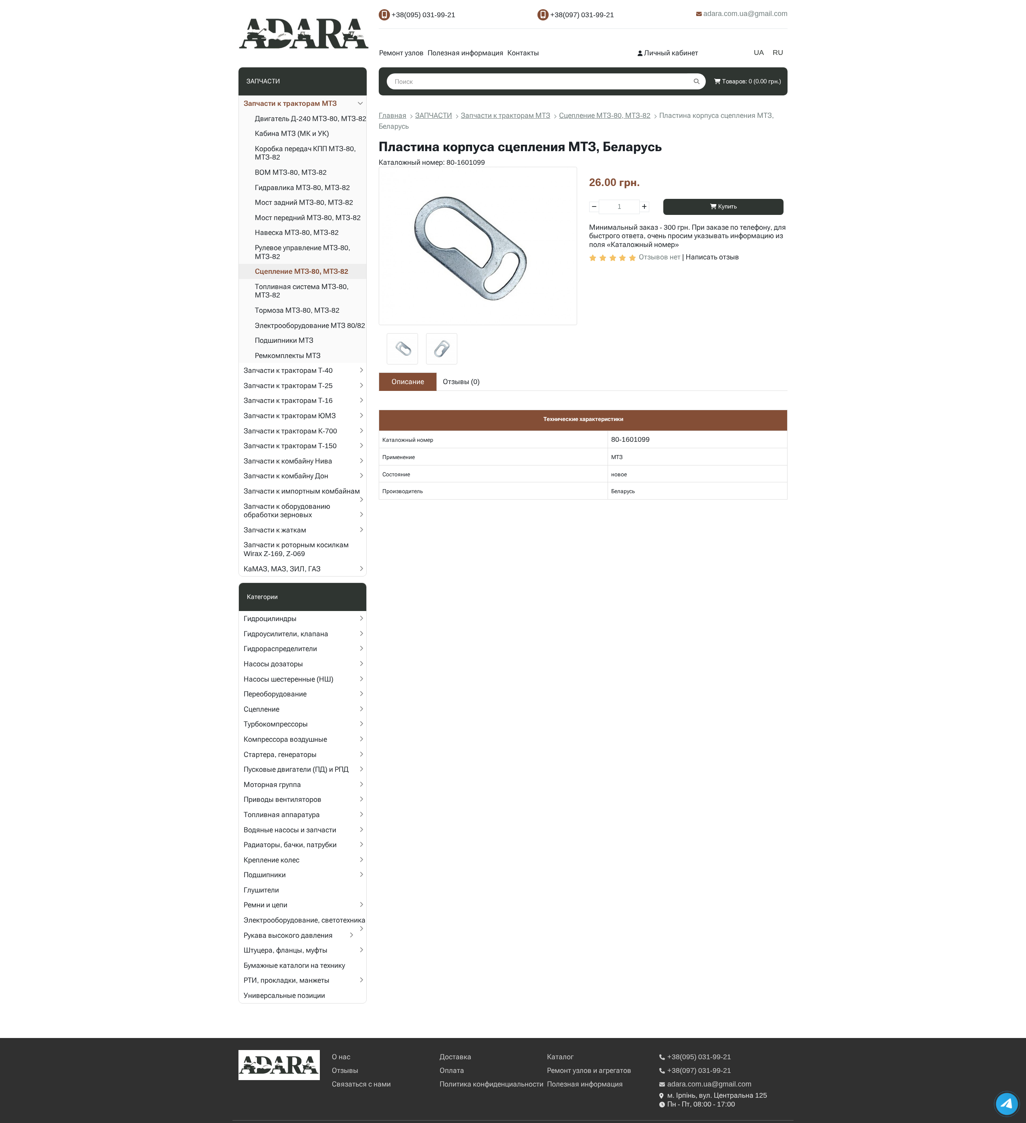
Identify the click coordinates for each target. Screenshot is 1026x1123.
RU (778, 52)
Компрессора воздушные (285, 739)
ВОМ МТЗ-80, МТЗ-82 (291, 172)
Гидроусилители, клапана (286, 633)
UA (759, 52)
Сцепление (261, 709)
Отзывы (345, 1070)
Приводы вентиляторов (282, 799)
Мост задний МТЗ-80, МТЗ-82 (304, 202)
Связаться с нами (361, 1084)
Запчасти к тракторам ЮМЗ (290, 415)
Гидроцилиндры (270, 618)
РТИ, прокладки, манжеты (286, 980)
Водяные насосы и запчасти (290, 830)
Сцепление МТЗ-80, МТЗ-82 (301, 271)
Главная (392, 115)
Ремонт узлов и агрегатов (589, 1070)
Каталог (560, 1056)
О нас (341, 1056)
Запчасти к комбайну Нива (288, 461)
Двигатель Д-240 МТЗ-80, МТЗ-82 (310, 118)
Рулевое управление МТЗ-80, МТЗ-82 (302, 252)
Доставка (455, 1056)
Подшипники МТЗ (284, 340)
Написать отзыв (712, 257)
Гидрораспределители (280, 648)
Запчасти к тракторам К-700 (290, 431)
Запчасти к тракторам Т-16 (288, 400)
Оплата (452, 1070)
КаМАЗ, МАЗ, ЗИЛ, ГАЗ (282, 569)
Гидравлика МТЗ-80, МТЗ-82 (302, 187)
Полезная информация (465, 53)
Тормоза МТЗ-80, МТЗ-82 (297, 310)
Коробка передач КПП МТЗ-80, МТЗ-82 (305, 153)
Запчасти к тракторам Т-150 (290, 445)
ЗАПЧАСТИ (433, 115)
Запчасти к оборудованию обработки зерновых (287, 510)
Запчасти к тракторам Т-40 (288, 370)
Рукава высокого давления (288, 935)
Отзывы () (461, 381)
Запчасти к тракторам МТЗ (290, 103)
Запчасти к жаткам (275, 530)
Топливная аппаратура (282, 814)
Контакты (523, 53)
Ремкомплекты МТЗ (288, 355)
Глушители (261, 890)
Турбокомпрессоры (276, 724)
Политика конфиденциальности (491, 1084)
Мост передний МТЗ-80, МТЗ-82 (308, 217)
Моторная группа (272, 784)
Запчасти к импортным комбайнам (302, 491)
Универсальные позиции (284, 995)
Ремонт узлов (401, 53)
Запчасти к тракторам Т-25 (288, 385)
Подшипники (265, 874)
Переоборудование (275, 694)
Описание (408, 381)
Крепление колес (271, 860)
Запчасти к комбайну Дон (286, 475)
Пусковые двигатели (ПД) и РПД (296, 769)
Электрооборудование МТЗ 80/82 (310, 325)
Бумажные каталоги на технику (294, 965)
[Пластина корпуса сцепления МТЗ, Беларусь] (478, 246)
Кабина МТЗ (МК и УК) (292, 133)
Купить (727, 206)
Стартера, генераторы (280, 754)
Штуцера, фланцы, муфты (285, 950)
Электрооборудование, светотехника (305, 920)
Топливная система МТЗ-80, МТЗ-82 (302, 290)
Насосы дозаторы (273, 664)
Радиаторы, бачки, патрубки (290, 844)
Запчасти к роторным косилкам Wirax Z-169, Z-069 (296, 549)
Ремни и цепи (265, 904)
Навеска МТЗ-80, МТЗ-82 (297, 232)
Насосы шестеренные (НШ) (288, 679)
